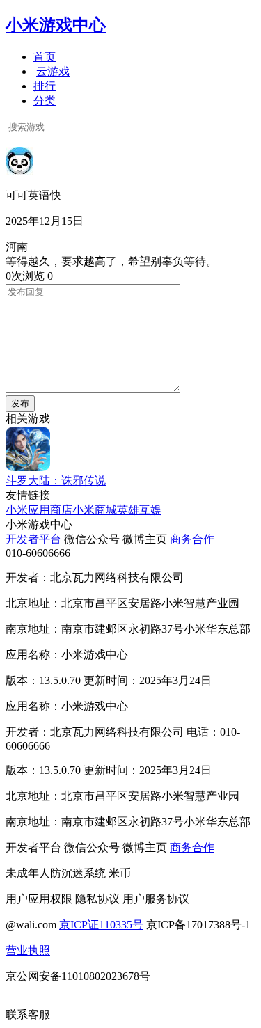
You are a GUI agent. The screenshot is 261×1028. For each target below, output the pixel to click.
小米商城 (94, 510)
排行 (44, 86)
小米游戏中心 (56, 25)
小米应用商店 (39, 510)
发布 (20, 403)
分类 (44, 100)
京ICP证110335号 (101, 925)
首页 (44, 57)
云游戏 (53, 71)
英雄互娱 (139, 510)
